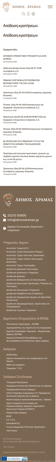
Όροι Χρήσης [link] (9, 447)
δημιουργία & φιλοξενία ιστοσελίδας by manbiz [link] (24, 452)
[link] (22, 6)
